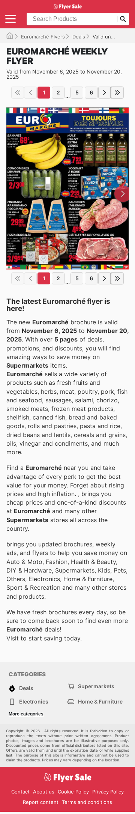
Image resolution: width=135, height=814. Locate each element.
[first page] (17, 93)
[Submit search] (123, 19)
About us (43, 792)
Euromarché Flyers (43, 37)
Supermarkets (96, 686)
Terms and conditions (87, 802)
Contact (20, 792)
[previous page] (30, 93)
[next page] (104, 93)
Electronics (33, 701)
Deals (78, 37)
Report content (40, 802)
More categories (26, 714)
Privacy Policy (108, 792)
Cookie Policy (73, 792)
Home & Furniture (100, 701)
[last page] (117, 93)
